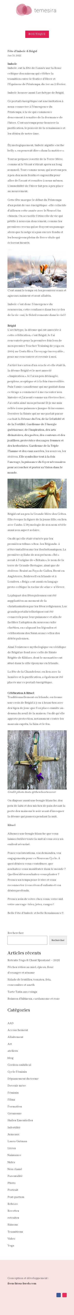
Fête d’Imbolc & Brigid (22, 51)
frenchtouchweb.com (21, 1283)
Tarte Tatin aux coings (22, 992)
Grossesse (14, 1113)
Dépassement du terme (22, 1079)
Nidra (11, 1162)
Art (9, 1044)
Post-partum (15, 1197)
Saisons (12, 1225)
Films (11, 1100)
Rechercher (15, 933)
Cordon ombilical (19, 1065)
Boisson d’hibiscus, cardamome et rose (33, 999)
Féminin (13, 1093)
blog (10, 1058)
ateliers (12, 1051)
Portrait (12, 1190)
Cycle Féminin (17, 1072)
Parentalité (14, 1176)
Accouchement (17, 1030)
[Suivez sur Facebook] (58, 1295)
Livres (11, 1148)
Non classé (14, 1169)
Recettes (13, 1211)
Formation (14, 1106)
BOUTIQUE (37, 34)
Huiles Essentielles (20, 1120)
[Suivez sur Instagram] (64, 1295)
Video (11, 1239)
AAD (10, 1023)
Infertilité (13, 1127)
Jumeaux (13, 1134)
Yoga (10, 1245)
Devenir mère (16, 1086)
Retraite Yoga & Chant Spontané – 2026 (33, 960)
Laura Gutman (17, 1141)
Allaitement (15, 1037)
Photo (11, 1183)
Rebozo (12, 1204)
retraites (13, 1218)
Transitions (15, 1232)
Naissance (14, 1155)
